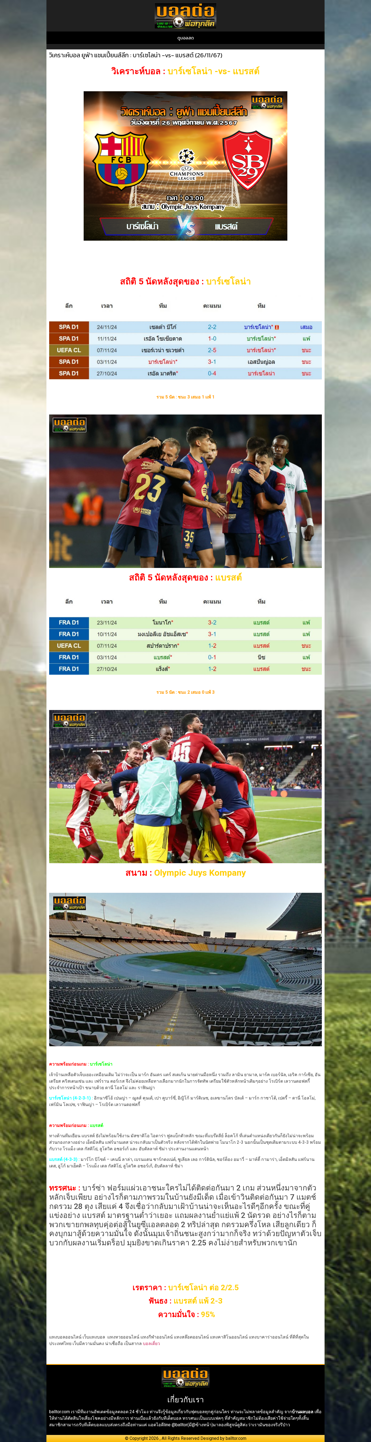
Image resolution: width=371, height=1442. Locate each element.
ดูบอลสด (185, 37)
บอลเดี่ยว (151, 1343)
